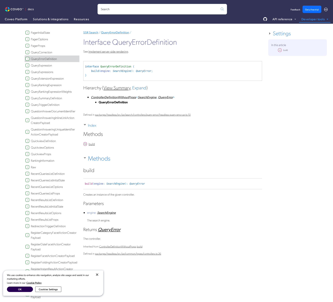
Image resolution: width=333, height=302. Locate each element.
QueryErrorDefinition (115, 32)
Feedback (295, 9)
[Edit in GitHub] (265, 19)
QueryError (143, 70)
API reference (282, 19)
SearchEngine (122, 70)
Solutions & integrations (50, 19)
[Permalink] (107, 134)
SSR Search (90, 32)
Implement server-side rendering (108, 51)
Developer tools (313, 19)
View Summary (116, 87)
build (95, 70)
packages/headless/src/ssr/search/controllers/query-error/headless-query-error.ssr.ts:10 (143, 114)
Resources (81, 19)
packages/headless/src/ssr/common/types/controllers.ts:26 (128, 253)
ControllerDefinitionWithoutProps (113, 97)
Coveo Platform (16, 19)
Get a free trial (312, 9)
